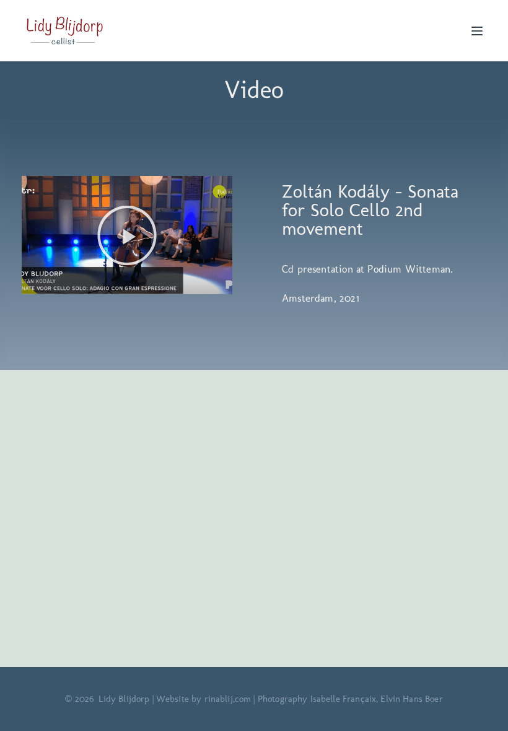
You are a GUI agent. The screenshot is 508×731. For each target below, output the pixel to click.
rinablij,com (228, 698)
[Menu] (477, 31)
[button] (127, 235)
